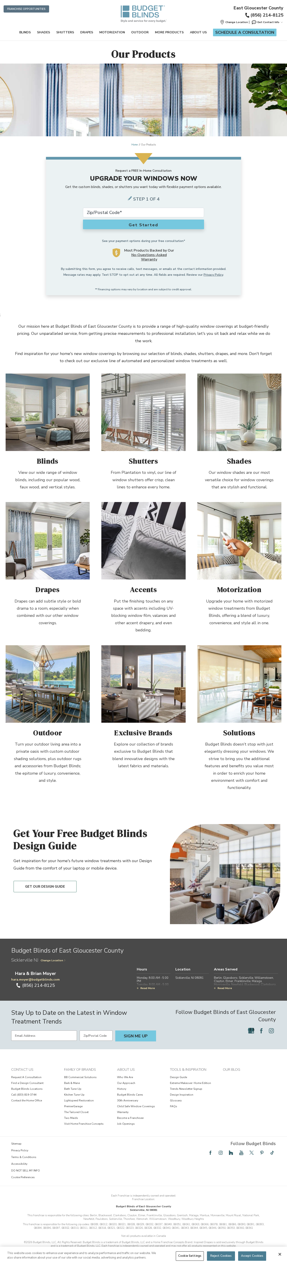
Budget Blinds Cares (130, 1094)
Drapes (86, 32)
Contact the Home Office (26, 1100)
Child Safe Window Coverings (136, 1106)
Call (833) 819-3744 (23, 1094)
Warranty (122, 1112)
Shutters (65, 32)
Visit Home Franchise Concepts (84, 1124)
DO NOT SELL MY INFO (25, 1170)
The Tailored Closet (76, 1112)
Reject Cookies (221, 1256)
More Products (169, 32)
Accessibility (19, 1164)
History (121, 1089)
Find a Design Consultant (27, 1083)
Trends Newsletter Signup (186, 1089)
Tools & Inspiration (188, 1069)
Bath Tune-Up (72, 1089)
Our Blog (231, 1069)
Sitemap (16, 1143)
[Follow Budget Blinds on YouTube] (241, 1153)
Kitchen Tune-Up (74, 1094)
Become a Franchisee (130, 1118)
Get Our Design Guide (45, 886)
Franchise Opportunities (26, 9)
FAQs (173, 1106)
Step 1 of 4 (146, 199)
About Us (198, 32)
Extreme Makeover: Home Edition (190, 1083)
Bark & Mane (72, 1083)
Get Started (143, 225)
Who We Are (125, 1077)
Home (134, 144)
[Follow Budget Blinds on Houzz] (231, 1153)
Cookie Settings (189, 1256)
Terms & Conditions (23, 1157)
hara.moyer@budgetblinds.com (35, 979)
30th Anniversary (127, 1100)
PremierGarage (73, 1106)
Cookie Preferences (23, 1177)
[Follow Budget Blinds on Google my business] (251, 1031)
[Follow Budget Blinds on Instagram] (271, 1031)
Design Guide (178, 1077)
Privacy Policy (213, 275)
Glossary (176, 1100)
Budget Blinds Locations (27, 1089)
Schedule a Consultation (244, 32)
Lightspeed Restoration (79, 1100)
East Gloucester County (258, 8)
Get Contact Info (268, 22)
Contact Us (22, 1069)
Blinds (25, 32)
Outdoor (140, 32)
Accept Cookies (252, 1256)
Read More (147, 988)
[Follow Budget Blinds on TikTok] (272, 1153)
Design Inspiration (181, 1094)
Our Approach (126, 1083)
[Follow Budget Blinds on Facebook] (261, 1031)
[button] (234, 22)
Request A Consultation (26, 1077)
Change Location (52, 960)
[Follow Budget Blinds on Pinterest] (261, 1153)
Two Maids (71, 1118)
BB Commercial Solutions (80, 1077)
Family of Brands (80, 1069)
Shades (43, 32)
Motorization (112, 32)
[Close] (280, 1254)
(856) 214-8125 (266, 15)
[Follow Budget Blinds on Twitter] (251, 1153)
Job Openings (126, 1124)
